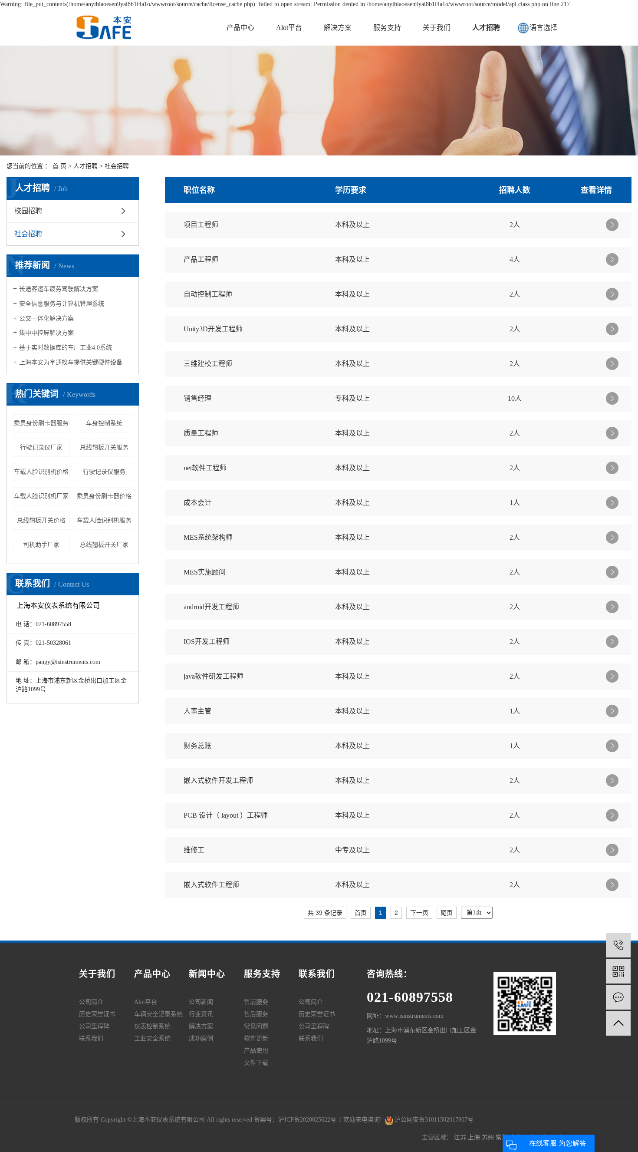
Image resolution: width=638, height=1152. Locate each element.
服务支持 (387, 27)
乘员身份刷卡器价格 (104, 496)
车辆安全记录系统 (158, 1014)
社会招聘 (117, 166)
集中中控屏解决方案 (46, 333)
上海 (475, 1137)
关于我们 (437, 27)
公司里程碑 (94, 1026)
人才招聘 (486, 27)
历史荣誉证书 (97, 1014)
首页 (361, 912)
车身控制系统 (104, 423)
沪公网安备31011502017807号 (434, 1119)
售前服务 (256, 1002)
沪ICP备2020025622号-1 (310, 1119)
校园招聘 (28, 211)
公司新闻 (201, 1002)
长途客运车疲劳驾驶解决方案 (58, 289)
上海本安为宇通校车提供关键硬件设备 (70, 362)
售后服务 (256, 1014)
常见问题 (256, 1026)
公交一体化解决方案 (46, 318)
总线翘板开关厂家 (104, 544)
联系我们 (91, 1038)
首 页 (59, 166)
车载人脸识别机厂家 (41, 496)
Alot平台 (289, 27)
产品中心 (240, 27)
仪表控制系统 (152, 1026)
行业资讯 (201, 1014)
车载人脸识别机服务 (104, 520)
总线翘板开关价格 (41, 520)
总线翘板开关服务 (104, 447)
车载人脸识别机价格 (41, 472)
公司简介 (91, 1002)
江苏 (461, 1137)
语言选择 (543, 27)
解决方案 (338, 27)
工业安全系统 (152, 1038)
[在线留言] (618, 997)
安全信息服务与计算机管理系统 (61, 303)
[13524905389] (618, 945)
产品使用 (256, 1050)
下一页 (419, 912)
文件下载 (256, 1063)
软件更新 (256, 1038)
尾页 (447, 912)
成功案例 (201, 1038)
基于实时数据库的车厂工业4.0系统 (65, 347)
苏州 (489, 1137)
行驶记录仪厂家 (41, 447)
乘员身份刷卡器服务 (41, 423)
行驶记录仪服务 (104, 472)
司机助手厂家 (41, 544)
